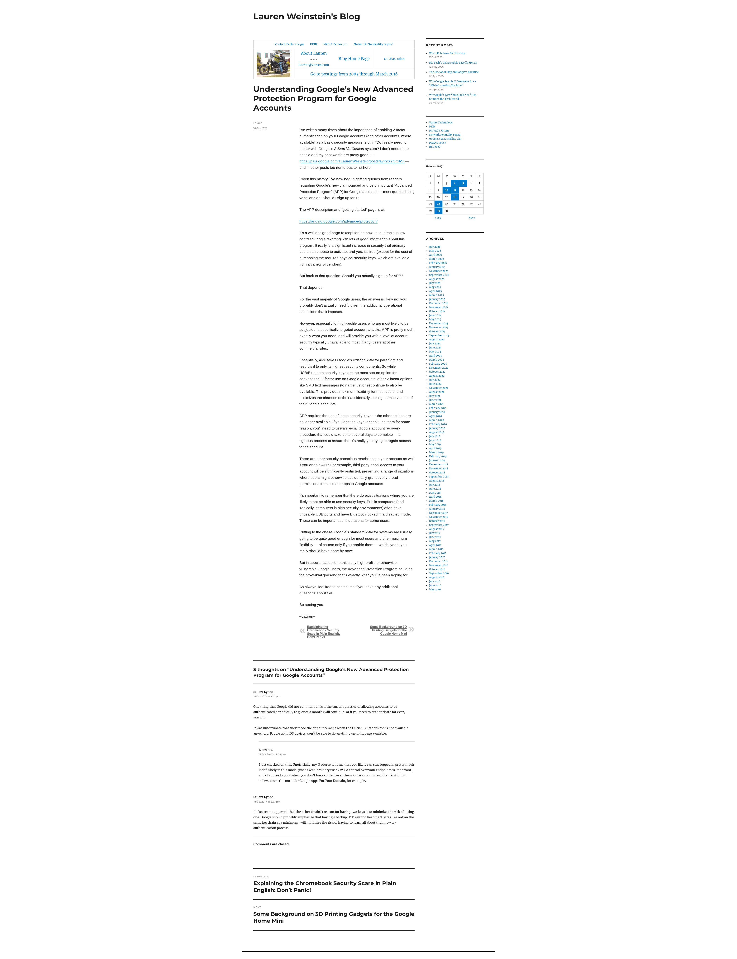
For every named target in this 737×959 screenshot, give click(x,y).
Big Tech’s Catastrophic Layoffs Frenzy (453, 62)
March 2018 (436, 500)
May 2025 (435, 287)
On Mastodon (394, 59)
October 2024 (437, 311)
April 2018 (435, 496)
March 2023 (436, 359)
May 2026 (435, 250)
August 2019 (436, 432)
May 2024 (435, 319)
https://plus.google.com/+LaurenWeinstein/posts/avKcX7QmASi (352, 161)
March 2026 (436, 259)
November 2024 (439, 307)
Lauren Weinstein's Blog (306, 16)
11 (455, 190)
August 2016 (436, 577)
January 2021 (437, 412)
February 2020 (438, 424)
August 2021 (436, 392)
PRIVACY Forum (335, 44)
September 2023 (439, 335)
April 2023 (435, 355)
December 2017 (438, 513)
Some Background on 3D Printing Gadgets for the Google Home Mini (388, 630)
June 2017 (435, 537)
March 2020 (436, 420)
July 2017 (434, 533)
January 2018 (437, 509)
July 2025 (434, 283)
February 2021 (437, 408)
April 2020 (435, 416)
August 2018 (436, 480)
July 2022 (434, 379)
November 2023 (438, 327)
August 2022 (437, 375)
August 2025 (437, 279)
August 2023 (436, 339)
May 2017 (435, 541)
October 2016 (437, 569)
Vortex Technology (289, 44)
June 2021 (435, 400)
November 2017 (438, 517)
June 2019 (435, 440)
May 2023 (435, 351)
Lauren (257, 122)
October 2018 (437, 472)
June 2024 (435, 315)
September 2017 (439, 525)
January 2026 (437, 267)
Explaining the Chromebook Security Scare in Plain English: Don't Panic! (323, 632)
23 (438, 204)
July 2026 (435, 246)
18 (455, 197)
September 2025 (439, 275)
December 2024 (438, 303)
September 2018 (439, 476)
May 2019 (435, 444)
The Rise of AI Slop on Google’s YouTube (454, 72)
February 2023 (438, 363)
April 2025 (435, 291)
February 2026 (438, 263)
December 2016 (438, 561)
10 (446, 190)
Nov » (472, 217)
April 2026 (435, 255)
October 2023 (437, 331)
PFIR (313, 44)
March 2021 (436, 404)
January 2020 (437, 428)
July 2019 (434, 436)
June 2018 (435, 488)
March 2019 (436, 452)
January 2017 (437, 557)
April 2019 (435, 448)
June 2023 (435, 347)
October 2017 (437, 521)
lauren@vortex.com (314, 65)
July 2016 (434, 581)
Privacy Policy (437, 142)
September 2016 (439, 573)
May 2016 (435, 589)
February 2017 (437, 553)
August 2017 (436, 529)
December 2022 (438, 367)
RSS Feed (434, 146)
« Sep (437, 217)
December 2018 (438, 464)
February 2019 (438, 456)
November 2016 (438, 565)
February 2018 (437, 504)
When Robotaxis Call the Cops (447, 53)
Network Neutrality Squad (373, 44)
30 (438, 211)
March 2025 (436, 295)
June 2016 (435, 585)
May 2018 (435, 492)
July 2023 (434, 343)
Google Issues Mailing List (445, 138)
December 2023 (438, 323)
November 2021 (438, 388)
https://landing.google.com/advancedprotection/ (338, 221)
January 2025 (437, 299)
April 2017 (435, 545)
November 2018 (438, 468)
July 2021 (434, 396)
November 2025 (439, 271)
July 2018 (434, 484)
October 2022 (437, 371)
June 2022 (435, 384)
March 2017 (436, 549)
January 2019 (437, 460)
